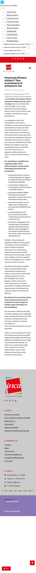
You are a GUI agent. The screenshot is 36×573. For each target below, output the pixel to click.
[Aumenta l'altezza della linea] (24, 50)
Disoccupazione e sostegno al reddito (17, 418)
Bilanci (7, 448)
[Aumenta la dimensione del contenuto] (33, 44)
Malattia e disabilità (11, 427)
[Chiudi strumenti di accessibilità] (4, 8)
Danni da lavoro (10, 421)
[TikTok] (17, 59)
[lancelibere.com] (18, 501)
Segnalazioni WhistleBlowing (14, 458)
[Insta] (15, 59)
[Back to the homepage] (8, 68)
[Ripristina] (1, 8)
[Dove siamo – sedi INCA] (32, 562)
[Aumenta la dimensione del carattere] (29, 47)
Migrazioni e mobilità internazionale (17, 431)
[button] (30, 68)
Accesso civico (9, 451)
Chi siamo (8, 445)
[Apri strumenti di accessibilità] (2, 2)
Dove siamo (9, 461)
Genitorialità (9, 424)
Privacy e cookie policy (12, 511)
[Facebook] (12, 59)
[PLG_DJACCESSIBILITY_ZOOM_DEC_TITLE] (31, 44)
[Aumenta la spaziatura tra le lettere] (28, 54)
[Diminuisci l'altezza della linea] (22, 50)
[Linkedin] (23, 59)
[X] (20, 59)
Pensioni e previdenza (12, 415)
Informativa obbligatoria (13, 454)
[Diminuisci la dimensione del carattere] (27, 47)
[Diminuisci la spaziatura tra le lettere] (26, 54)
